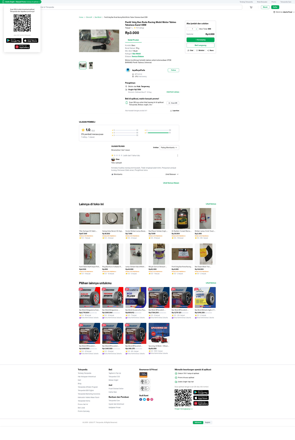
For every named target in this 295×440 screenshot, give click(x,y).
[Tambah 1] (196, 29)
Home (81, 17)
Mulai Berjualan (262, 2)
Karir (79, 380)
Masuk (265, 7)
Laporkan (176, 110)
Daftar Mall (113, 392)
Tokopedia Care (285, 2)
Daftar (275, 7)
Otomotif (89, 17)
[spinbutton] (192, 29)
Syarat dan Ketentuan (116, 404)
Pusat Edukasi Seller (116, 389)
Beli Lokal (81, 408)
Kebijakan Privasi (114, 407)
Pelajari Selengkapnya (182, 409)
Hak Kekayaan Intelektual (87, 377)
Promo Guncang (83, 411)
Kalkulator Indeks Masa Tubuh (88, 397)
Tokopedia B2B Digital (86, 390)
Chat (191, 50)
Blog (79, 383)
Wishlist (201, 50)
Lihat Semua (211, 204)
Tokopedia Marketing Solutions (89, 394)
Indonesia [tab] (198, 422)
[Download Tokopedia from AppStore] (201, 398)
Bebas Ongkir (113, 380)
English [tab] (207, 422)
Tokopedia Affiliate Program (88, 387)
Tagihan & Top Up (115, 373)
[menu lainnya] (177, 155)
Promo (274, 2)
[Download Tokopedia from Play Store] (201, 392)
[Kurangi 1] (188, 29)
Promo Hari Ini (83, 404)
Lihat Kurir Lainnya (173, 92)
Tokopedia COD (114, 377)
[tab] (133, 40)
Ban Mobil (98, 17)
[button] (284, 12)
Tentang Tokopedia (246, 2)
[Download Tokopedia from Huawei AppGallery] (201, 403)
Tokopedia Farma (84, 401)
